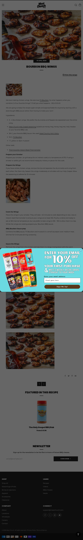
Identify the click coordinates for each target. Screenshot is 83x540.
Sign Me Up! (62, 287)
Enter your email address (54, 276)
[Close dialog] (81, 250)
